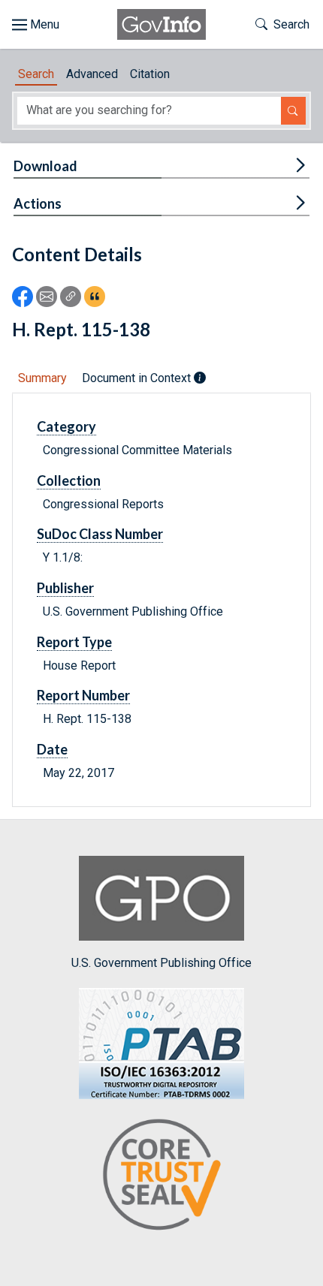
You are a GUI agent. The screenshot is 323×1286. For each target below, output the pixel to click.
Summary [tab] (42, 378)
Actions (38, 203)
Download (45, 166)
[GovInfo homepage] (161, 24)
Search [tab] (36, 74)
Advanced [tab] (92, 74)
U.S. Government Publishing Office (161, 962)
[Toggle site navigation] (35, 25)
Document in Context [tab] (138, 378)
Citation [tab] (150, 74)
